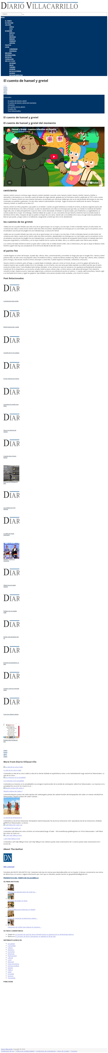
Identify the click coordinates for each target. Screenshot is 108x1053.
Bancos (12, 33)
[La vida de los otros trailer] (54, 767)
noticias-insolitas (13, 966)
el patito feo (12, 109)
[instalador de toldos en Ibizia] (11, 899)
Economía (8, 31)
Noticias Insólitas (16, 75)
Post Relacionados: (14, 111)
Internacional (10, 55)
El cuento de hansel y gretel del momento (22, 103)
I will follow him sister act (12, 828)
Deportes (8, 57)
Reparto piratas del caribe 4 (12, 791)
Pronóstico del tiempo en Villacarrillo (21, 878)
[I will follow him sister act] (54, 825)
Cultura (8, 25)
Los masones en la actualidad (13, 781)
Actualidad (9, 23)
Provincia (12, 51)
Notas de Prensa (15, 71)
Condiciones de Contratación (46, 1051)
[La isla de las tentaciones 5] (54, 806)
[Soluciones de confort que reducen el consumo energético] (11, 925)
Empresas (12, 37)
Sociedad (12, 63)
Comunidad (13, 49)
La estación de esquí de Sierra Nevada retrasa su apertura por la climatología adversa (44, 934)
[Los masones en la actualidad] (54, 777)
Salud (11, 65)
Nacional (8, 53)
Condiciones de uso (7, 1051)
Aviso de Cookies (63, 1051)
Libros (11, 27)
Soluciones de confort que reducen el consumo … (25, 927)
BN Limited (8, 866)
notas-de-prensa (13, 964)
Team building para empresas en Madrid (21, 910)
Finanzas (12, 41)
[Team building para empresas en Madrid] (11, 908)
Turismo (12, 67)
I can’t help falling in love (11, 839)
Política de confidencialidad (25, 1051)
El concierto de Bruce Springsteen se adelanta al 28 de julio (35, 936)
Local (7, 47)
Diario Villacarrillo (7, 1049)
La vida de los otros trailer (12, 770)
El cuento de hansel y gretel (17, 101)
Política (8, 45)
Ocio (11, 29)
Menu (3, 17)
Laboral (12, 43)
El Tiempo (8, 21)
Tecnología (9, 59)
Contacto (74, 1051)
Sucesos (12, 73)
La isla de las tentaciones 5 (12, 818)
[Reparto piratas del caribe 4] (54, 788)
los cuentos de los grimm (16, 107)
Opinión (12, 69)
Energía (12, 39)
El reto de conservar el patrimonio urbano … (23, 918)
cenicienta (11, 105)
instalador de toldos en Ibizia (17, 901)
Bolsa (11, 35)
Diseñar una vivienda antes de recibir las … (22, 892)
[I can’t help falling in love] (54, 835)
